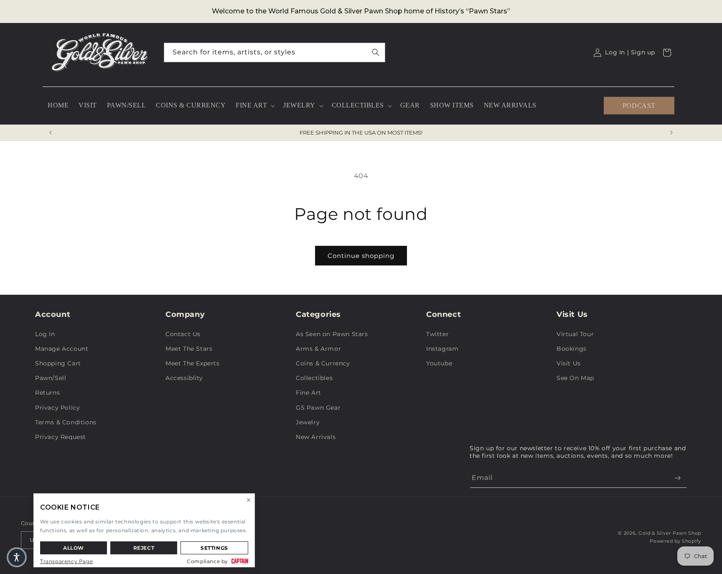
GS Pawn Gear (318, 407)
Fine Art (308, 392)
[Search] (375, 52)
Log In (45, 334)
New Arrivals (316, 437)
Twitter (437, 334)
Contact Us (183, 334)
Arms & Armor (318, 348)
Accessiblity (184, 378)
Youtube (439, 363)
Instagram (442, 348)
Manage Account (61, 348)
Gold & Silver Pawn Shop (669, 533)
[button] (254, 105)
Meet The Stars (188, 348)
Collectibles (314, 378)
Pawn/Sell (50, 378)
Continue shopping (361, 256)
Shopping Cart (58, 363)
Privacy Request (60, 437)
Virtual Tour (575, 334)
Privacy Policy (57, 407)
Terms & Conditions (66, 422)
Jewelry (308, 422)
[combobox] (274, 52)
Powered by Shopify (675, 541)
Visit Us (569, 363)
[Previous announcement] (50, 132)
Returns (47, 392)
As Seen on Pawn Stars (332, 334)
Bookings (572, 348)
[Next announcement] (671, 132)
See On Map (575, 378)
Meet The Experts (192, 363)
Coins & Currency (323, 363)
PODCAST (639, 105)
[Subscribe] (677, 478)
